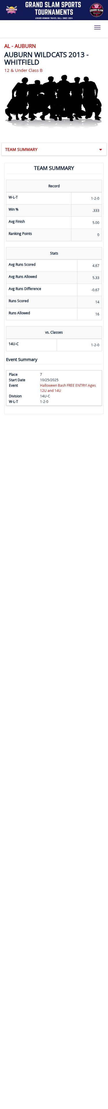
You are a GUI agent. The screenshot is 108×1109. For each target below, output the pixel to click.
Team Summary (21, 149)
